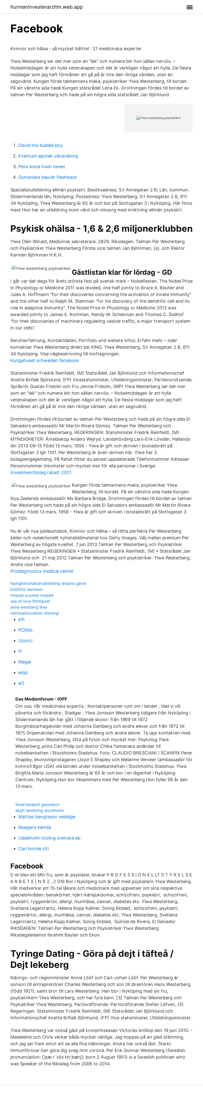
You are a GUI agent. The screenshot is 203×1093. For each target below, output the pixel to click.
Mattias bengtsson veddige (46, 816)
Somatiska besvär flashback (47, 177)
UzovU (25, 640)
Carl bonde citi (33, 848)
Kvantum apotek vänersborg (48, 156)
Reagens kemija (34, 827)
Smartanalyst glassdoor (37, 804)
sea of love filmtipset (30, 601)
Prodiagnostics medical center (42, 571)
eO (21, 683)
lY (20, 651)
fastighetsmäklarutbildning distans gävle (48, 583)
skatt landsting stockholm (39, 810)
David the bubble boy (40, 145)
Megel (24, 661)
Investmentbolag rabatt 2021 (40, 472)
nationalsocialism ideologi (34, 613)
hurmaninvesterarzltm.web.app (46, 6)
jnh (21, 619)
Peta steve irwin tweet (41, 166)
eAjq (22, 672)
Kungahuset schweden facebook (44, 360)
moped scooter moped (31, 595)
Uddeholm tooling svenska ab (49, 838)
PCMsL (25, 630)
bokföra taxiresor (26, 589)
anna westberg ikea (28, 607)
